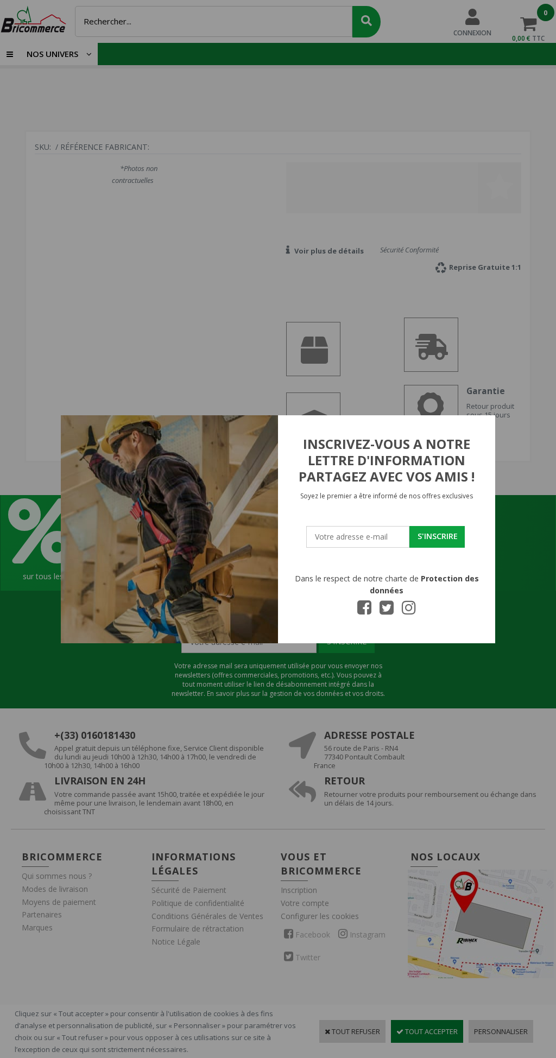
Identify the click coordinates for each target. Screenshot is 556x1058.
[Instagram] (409, 611)
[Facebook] (364, 611)
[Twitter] (386, 611)
